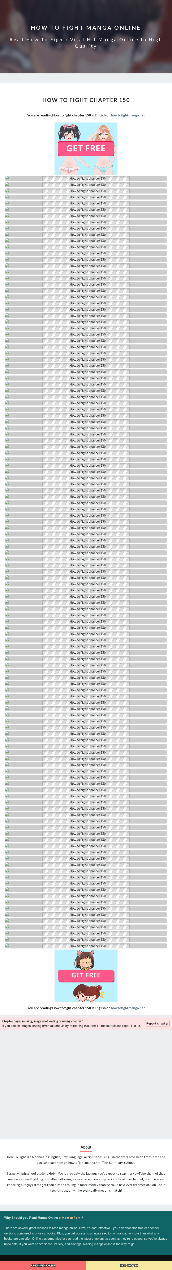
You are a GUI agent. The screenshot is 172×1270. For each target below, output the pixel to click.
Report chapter (157, 1023)
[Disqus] (86, 1084)
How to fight (71, 1217)
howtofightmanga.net (128, 115)
